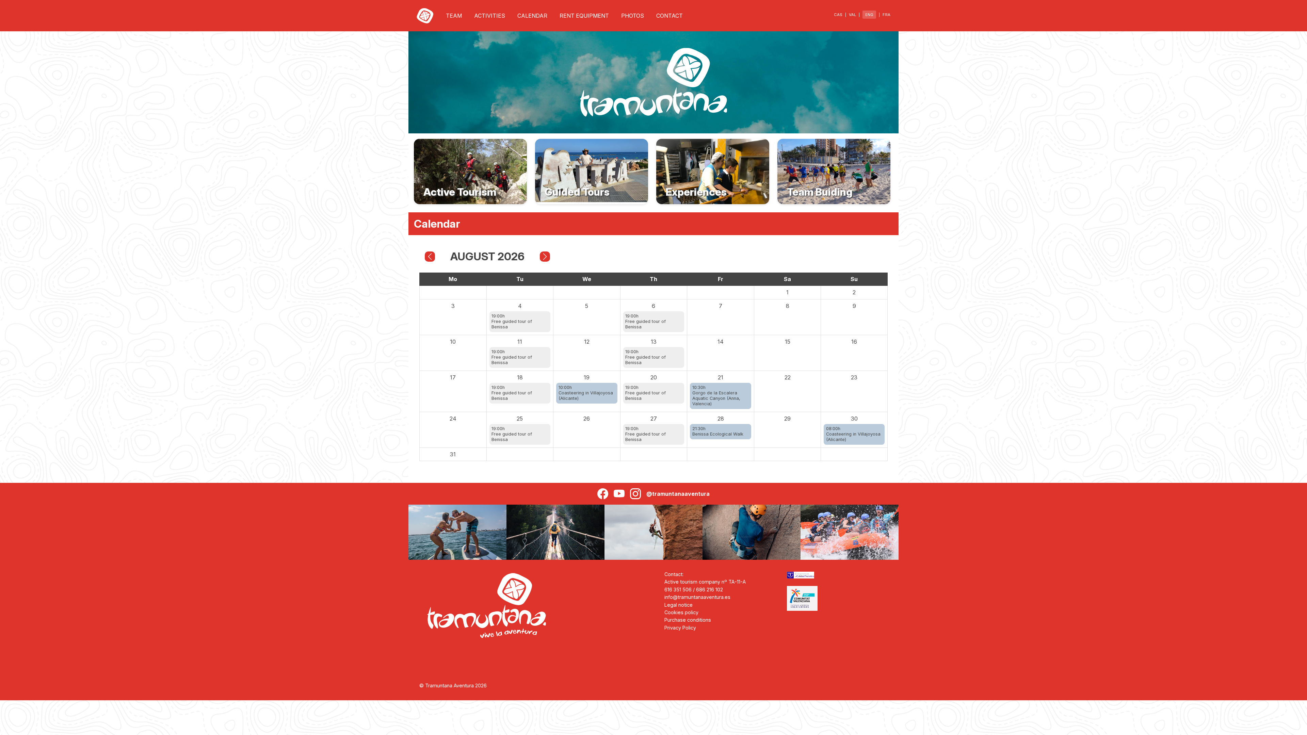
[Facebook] (602, 493)
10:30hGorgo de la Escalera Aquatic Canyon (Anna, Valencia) (716, 395)
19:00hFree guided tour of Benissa (511, 321)
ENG (869, 14)
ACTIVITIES (489, 15)
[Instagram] (635, 493)
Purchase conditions (687, 620)
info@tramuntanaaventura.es (697, 597)
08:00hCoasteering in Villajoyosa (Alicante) (853, 434)
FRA (886, 14)
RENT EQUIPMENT (584, 15)
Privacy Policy (680, 628)
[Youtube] (619, 493)
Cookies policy (681, 612)
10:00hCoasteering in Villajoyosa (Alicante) (586, 393)
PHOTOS (632, 15)
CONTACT (669, 15)
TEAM (454, 15)
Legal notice (678, 605)
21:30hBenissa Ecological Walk (717, 431)
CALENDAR (532, 15)
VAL (852, 14)
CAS (838, 14)
